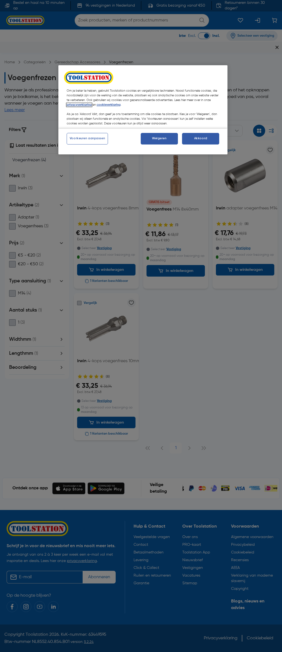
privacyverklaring (79, 105)
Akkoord (200, 138)
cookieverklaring (109, 105)
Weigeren (159, 138)
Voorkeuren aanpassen (87, 138)
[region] (142, 109)
